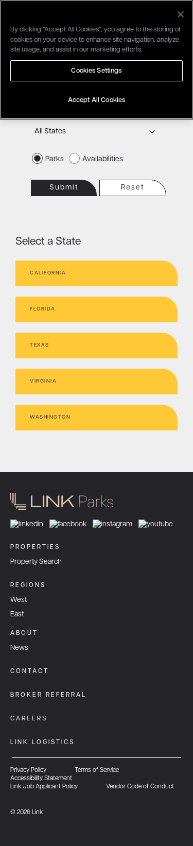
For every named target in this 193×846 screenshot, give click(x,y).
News (19, 648)
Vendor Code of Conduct (140, 787)
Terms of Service (97, 770)
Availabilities (102, 159)
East (17, 614)
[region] (96, 59)
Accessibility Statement (41, 778)
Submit (64, 188)
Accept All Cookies (96, 100)
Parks (54, 159)
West (18, 600)
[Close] (180, 14)
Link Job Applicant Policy (44, 787)
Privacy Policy (28, 770)
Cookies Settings (96, 70)
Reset (133, 188)
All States (50, 131)
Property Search (36, 562)
